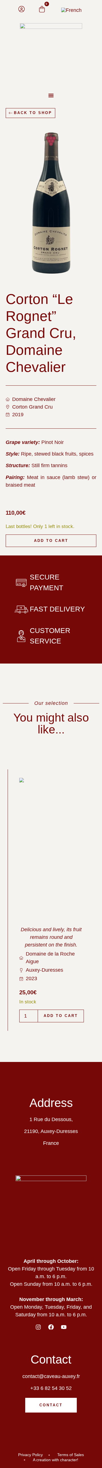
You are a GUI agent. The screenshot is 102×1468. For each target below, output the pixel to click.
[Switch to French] (71, 10)
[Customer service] (21, 636)
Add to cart (51, 541)
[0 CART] (42, 9)
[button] (51, 95)
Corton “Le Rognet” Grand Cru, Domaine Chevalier (41, 333)
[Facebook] (51, 1327)
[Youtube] (64, 1327)
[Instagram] (38, 1327)
